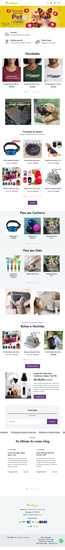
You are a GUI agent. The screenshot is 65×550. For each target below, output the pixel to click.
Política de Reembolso (46, 537)
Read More (26, 472)
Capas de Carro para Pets (17, 104)
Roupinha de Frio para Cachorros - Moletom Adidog (38, 188)
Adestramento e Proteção (13, 237)
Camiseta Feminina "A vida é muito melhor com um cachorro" (40, 84)
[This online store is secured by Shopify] (22, 522)
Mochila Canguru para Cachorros (12, 188)
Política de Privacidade (41, 543)
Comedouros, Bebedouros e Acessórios (13, 275)
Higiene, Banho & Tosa (32, 274)
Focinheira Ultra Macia (46, 104)
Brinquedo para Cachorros (32, 237)
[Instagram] (34, 526)
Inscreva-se (52, 421)
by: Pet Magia (12, 449)
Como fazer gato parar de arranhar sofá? (45, 454)
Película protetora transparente (47, 294)
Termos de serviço (53, 543)
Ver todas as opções (32, 366)
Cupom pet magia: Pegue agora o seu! (16, 454)
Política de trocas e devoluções (46, 541)
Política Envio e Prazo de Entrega (46, 539)
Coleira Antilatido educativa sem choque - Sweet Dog (17, 160)
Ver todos (32, 203)
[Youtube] (31, 526)
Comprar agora (40, 397)
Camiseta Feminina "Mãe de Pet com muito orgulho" (17, 84)
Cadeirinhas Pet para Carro (51, 237)
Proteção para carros (15, 432)
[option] (32, 17)
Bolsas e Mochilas (41, 432)
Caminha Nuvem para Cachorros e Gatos (35, 160)
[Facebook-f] (28, 526)
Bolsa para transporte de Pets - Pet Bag (34, 352)
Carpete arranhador (15, 294)
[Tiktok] (36, 526)
